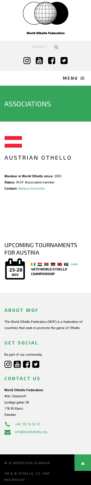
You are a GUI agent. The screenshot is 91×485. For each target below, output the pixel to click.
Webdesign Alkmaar (31, 463)
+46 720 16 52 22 (27, 424)
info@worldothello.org (31, 432)
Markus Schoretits (31, 189)
